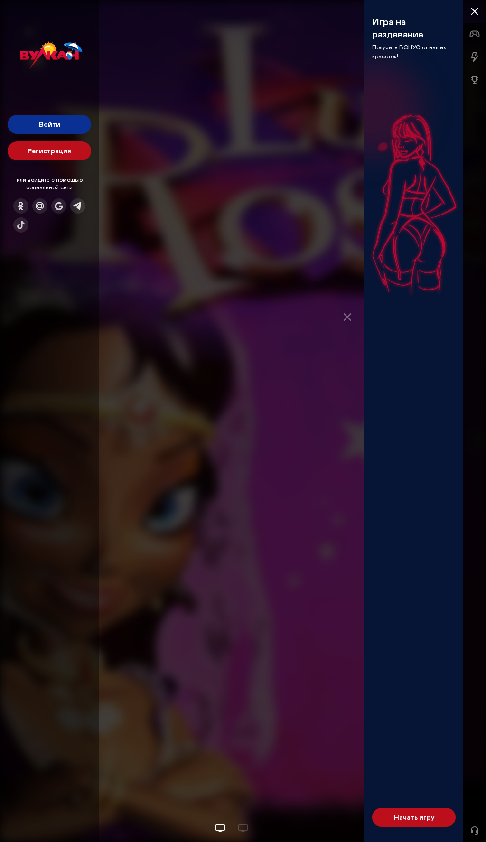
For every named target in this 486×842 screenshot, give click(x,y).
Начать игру (414, 817)
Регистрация (49, 150)
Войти (49, 124)
